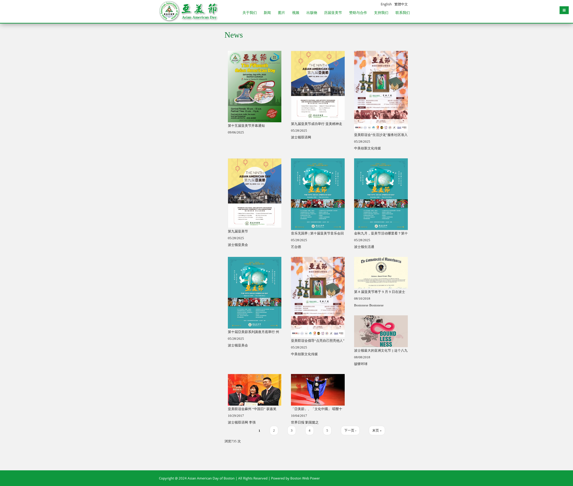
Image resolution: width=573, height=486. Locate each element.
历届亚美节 (333, 13)
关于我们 (249, 13)
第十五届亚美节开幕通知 (246, 125)
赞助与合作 (358, 13)
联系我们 (403, 13)
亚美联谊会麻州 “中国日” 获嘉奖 (252, 409)
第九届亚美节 (238, 231)
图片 (281, 13)
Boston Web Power (305, 478)
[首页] (189, 5)
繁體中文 (401, 4)
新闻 (267, 13)
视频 (295, 13)
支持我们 (381, 13)
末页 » (377, 430)
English (386, 4)
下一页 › (350, 430)
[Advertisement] (188, 106)
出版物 (311, 13)
